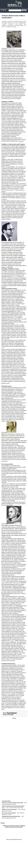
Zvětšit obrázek (4, 48)
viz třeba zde (23, 197)
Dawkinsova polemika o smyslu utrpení (8, 660)
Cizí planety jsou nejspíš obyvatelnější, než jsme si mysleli (12, 802)
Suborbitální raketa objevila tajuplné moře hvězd (11, 816)
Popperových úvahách (16, 367)
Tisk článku (14, 718)
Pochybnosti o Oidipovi (9, 189)
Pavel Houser (12, 713)
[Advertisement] (14, 732)
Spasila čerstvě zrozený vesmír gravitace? (9, 809)
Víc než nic (12, 640)
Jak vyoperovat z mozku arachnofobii (9, 812)
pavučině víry (4, 199)
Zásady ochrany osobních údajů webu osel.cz (14, 839)
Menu (3, 10)
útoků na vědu (20, 141)
